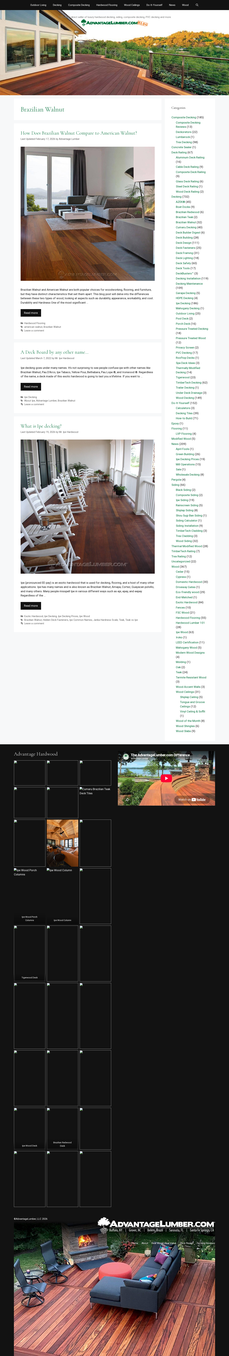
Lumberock (183, 137)
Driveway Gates (185, 587)
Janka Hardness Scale (105, 620)
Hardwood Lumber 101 (190, 622)
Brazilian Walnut (52, 327)
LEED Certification (187, 642)
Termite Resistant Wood (191, 677)
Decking (57, 5)
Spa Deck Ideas (185, 363)
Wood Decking (185, 397)
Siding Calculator (186, 520)
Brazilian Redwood (187, 212)
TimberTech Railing (183, 551)
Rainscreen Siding (187, 505)
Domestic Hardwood (189, 582)
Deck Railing (179, 152)
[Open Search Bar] (197, 5)
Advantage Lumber (46, 400)
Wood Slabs (183, 731)
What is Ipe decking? (41, 426)
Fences (180, 607)
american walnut (33, 327)
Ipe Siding (182, 500)
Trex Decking (184, 142)
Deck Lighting (184, 258)
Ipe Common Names (80, 620)
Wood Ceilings (132, 5)
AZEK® (180, 202)
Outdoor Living (38, 5)
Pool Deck (182, 318)
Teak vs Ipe (131, 620)
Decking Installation (188, 278)
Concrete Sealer (181, 147)
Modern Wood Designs (190, 652)
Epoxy (175, 423)
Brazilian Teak (184, 217)
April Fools (182, 449)
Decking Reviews (206, 1243)
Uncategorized (180, 561)
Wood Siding (184, 541)
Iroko (179, 637)
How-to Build (184, 418)
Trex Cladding (184, 536)
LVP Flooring (184, 433)
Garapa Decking (186, 293)
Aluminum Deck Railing (190, 157)
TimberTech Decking (189, 382)
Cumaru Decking (186, 227)
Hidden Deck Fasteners (55, 620)
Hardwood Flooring (106, 5)
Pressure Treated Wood (191, 338)
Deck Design (183, 242)
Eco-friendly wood (187, 592)
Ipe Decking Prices (68, 616)
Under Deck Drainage (189, 392)
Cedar (179, 571)
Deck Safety (183, 263)
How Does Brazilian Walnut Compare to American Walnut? (79, 133)
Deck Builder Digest (188, 232)
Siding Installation (187, 525)
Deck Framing (184, 253)
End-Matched (184, 597)
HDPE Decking (184, 298)
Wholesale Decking (188, 474)
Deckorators (183, 132)
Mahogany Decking (188, 308)
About (144, 1243)
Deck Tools (183, 268)
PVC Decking (184, 352)
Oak (178, 667)
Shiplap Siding (184, 510)
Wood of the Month (188, 721)
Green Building (185, 454)
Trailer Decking (185, 387)
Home (134, 1243)
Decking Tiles (184, 413)
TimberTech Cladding (189, 530)
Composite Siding (187, 495)
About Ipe (29, 400)
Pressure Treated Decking (192, 328)
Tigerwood (183, 377)
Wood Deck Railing (187, 191)
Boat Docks (183, 207)
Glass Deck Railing (187, 181)
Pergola (176, 479)
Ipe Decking (30, 397)
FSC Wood (182, 612)
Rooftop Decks (185, 357)
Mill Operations (185, 464)
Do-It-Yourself (154, 5)
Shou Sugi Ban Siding (189, 515)
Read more (31, 312)
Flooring (176, 428)
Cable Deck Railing (187, 166)
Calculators (183, 408)
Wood (185, 5)
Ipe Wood (84, 616)
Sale (178, 469)
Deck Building (184, 237)
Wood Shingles (185, 726)
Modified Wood (181, 438)
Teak (121, 620)
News (172, 5)
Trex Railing (178, 556)
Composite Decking (79, 5)
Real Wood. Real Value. (164, 1243)
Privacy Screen (185, 347)
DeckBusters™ (185, 273)
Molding (181, 662)
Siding (175, 484)
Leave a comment (34, 330)
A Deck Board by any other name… (55, 352)
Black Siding (183, 490)
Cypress (181, 577)
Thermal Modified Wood (186, 546)
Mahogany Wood (186, 647)
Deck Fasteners (185, 247)
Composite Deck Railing (191, 172)
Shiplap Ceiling (189, 697)
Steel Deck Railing (187, 186)
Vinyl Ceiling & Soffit (192, 711)
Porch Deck (183, 323)
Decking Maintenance (189, 283)
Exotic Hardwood (33, 616)
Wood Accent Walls (188, 686)
